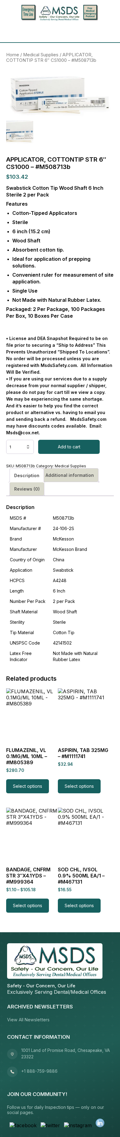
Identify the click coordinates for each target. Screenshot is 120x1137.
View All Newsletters (28, 1019)
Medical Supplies (40, 55)
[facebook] (23, 1125)
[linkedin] (100, 1123)
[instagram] (78, 1125)
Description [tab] (26, 475)
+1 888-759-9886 (39, 1071)
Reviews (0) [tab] (27, 489)
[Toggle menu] (13, 32)
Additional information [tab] (70, 475)
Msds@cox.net (22, 432)
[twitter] (50, 1125)
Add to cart (69, 446)
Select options (27, 786)
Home (12, 55)
